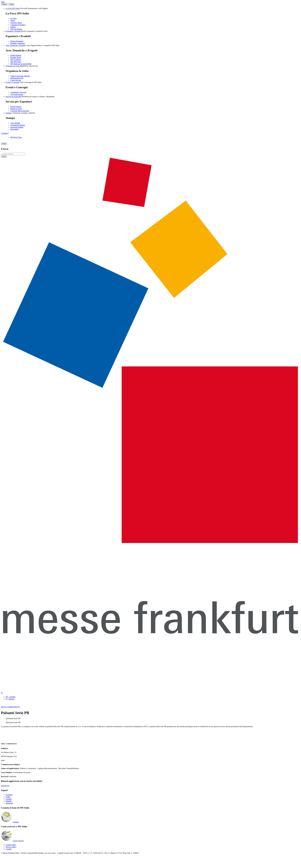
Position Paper (15, 57)
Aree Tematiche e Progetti (15, 45)
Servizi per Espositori (14, 97)
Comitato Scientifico (18, 25)
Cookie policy (11, 845)
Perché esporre (15, 107)
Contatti (16, 822)
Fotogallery (14, 129)
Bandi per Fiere (16, 109)
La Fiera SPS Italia (13, 8)
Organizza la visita (12, 66)
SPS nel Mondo (16, 29)
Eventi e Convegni (13, 82)
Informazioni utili (16, 78)
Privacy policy (11, 847)
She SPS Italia (15, 62)
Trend (12, 21)
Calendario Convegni (18, 92)
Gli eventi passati (16, 94)
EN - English (10, 697)
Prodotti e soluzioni (17, 43)
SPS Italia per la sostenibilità (20, 64)
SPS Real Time (16, 137)
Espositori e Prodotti (13, 31)
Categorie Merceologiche (19, 111)
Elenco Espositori (16, 41)
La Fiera (13, 18)
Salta (3, 2)
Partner (13, 27)
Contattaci (4, 133)
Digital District (15, 55)
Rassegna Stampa (16, 127)
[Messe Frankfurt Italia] (150, 542)
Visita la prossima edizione (20, 76)
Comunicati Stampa (17, 125)
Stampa (8, 113)
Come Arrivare (18, 841)
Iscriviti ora (5, 786)
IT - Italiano (10, 699)
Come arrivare (15, 80)
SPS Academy (15, 60)
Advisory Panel (16, 23)
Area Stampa (15, 123)
